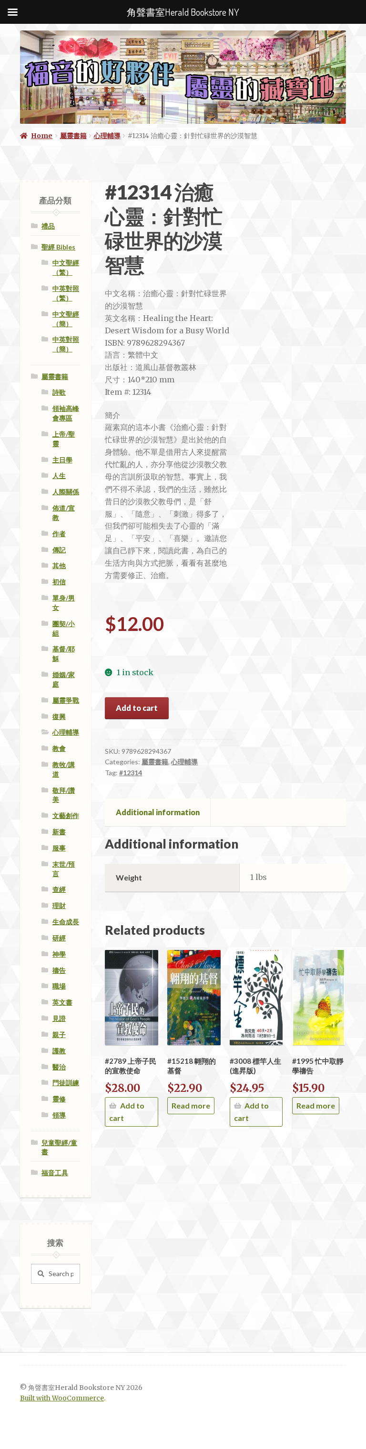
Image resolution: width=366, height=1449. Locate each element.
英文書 (62, 1002)
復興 (59, 716)
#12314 (130, 773)
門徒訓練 (65, 1083)
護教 (59, 1051)
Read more (191, 1105)
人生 (59, 475)
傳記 (59, 550)
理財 (59, 905)
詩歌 (59, 392)
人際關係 (65, 492)
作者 (59, 534)
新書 (59, 832)
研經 (59, 938)
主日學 (62, 460)
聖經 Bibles (58, 247)
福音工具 (54, 1173)
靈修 (59, 1099)
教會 (59, 748)
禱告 (59, 970)
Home (41, 135)
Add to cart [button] (126, 1111)
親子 (59, 1034)
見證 (59, 1018)
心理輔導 (107, 135)
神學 (59, 954)
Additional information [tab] (158, 812)
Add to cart (137, 707)
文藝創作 (65, 815)
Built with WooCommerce (62, 1398)
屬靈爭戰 (65, 700)
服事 (59, 848)
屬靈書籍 (73, 135)
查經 (59, 889)
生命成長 (65, 922)
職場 (59, 986)
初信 (59, 582)
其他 (59, 565)
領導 (59, 1115)
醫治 (59, 1067)
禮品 (48, 226)
